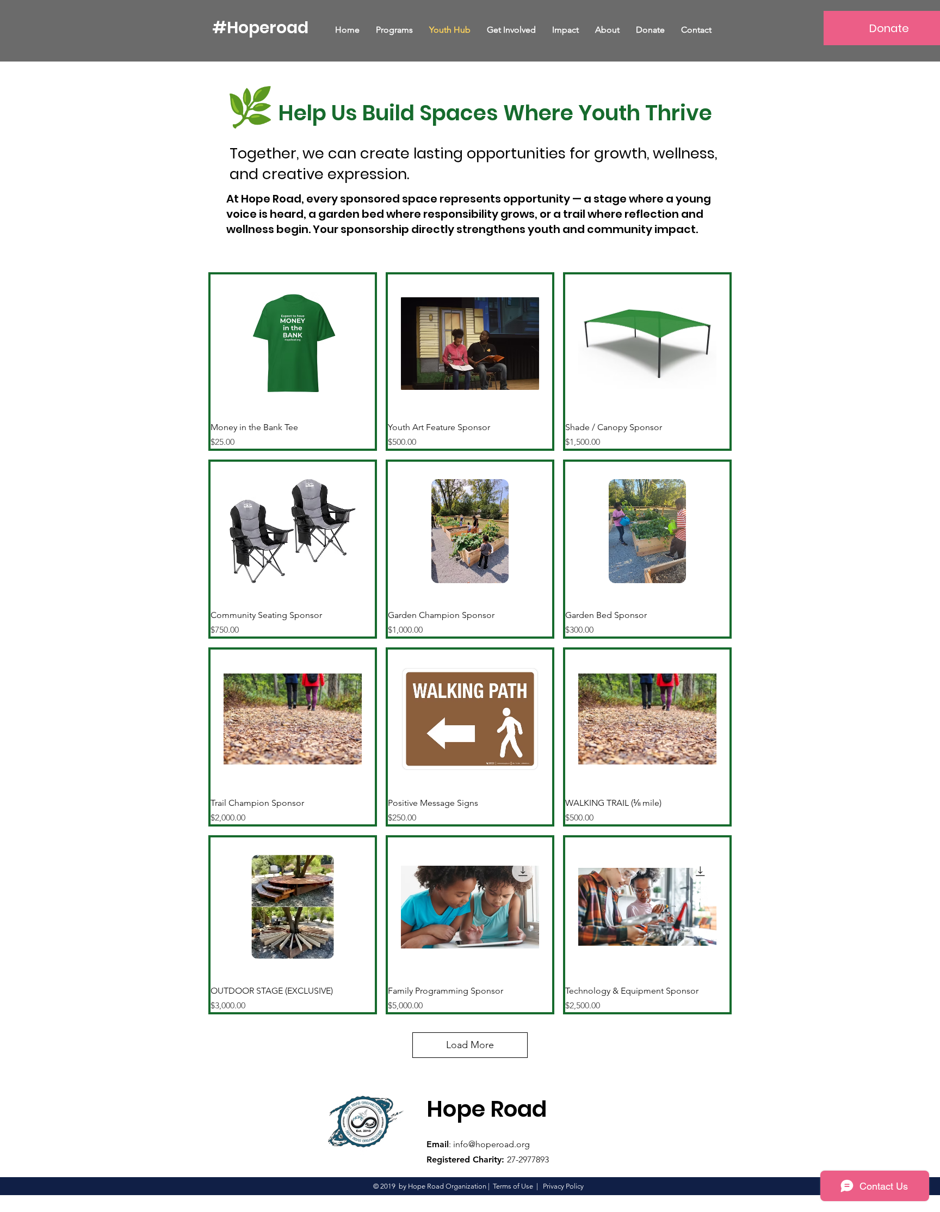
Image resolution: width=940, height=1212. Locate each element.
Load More (470, 1045)
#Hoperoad (260, 27)
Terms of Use (513, 1186)
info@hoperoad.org (491, 1144)
